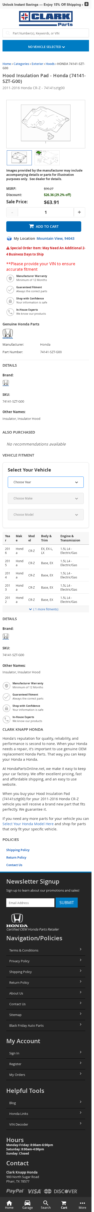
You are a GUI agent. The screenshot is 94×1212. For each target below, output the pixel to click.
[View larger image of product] (19, 157)
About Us (16, 993)
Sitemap (15, 1014)
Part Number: (13, 352)
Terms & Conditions (23, 950)
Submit (66, 902)
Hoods (50, 64)
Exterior (37, 64)
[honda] (21, 383)
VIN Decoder (18, 1124)
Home (7, 64)
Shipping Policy (18, 850)
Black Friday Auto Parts (26, 1025)
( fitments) (45, 609)
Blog (12, 1103)
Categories (21, 64)
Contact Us (14, 865)
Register (15, 1064)
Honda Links (18, 1113)
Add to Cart (47, 226)
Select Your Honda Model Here (28, 823)
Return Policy (16, 857)
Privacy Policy (19, 961)
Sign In (14, 1053)
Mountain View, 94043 (55, 239)
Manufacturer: (13, 344)
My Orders (17, 1074)
